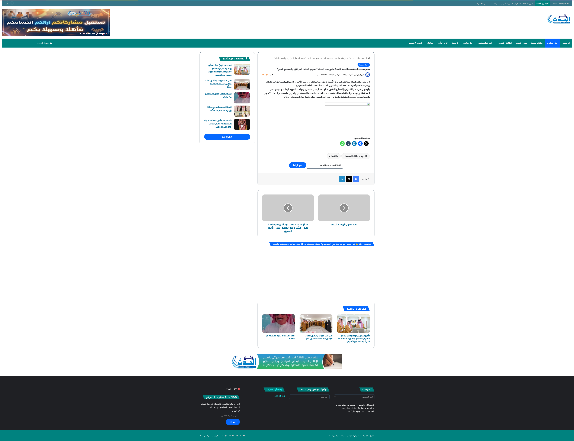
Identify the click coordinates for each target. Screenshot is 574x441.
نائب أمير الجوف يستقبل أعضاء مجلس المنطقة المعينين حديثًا (318, 337)
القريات (333, 156)
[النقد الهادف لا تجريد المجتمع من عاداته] (278, 323)
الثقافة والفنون (505, 43)
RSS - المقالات (231, 389)
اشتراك (233, 422)
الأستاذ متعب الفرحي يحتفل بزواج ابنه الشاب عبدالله (219, 108)
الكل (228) (227, 136)
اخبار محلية (553, 43)
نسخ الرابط (298, 165)
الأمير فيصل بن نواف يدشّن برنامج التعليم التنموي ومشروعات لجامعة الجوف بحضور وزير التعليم (354, 338)
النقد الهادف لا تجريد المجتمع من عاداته (280, 337)
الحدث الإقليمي (415, 43)
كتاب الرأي (443, 43)
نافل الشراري (359, 75)
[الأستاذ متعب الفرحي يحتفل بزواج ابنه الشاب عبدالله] (242, 111)
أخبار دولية (468, 43)
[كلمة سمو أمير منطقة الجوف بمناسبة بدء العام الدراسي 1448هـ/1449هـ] (242, 124)
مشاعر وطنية (537, 43)
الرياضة (455, 43)
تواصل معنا (204, 435)
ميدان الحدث (521, 43)
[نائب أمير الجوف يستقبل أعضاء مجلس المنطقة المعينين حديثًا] (316, 323)
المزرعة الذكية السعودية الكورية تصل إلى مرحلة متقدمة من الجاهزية (505, 3)
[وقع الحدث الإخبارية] (559, 19)
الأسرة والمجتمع (486, 43)
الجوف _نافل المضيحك (355, 156)
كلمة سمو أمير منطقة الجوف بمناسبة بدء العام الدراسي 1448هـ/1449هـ (218, 124)
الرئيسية (566, 43)
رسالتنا (431, 43)
